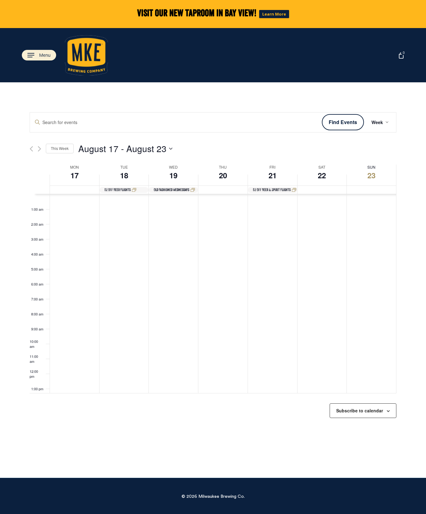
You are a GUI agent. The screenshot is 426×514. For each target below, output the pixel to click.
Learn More (274, 14)
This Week (60, 148)
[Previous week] (31, 149)
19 (173, 175)
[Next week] (39, 149)
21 (273, 175)
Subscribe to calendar (359, 410)
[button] (39, 55)
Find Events (343, 122)
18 (124, 175)
